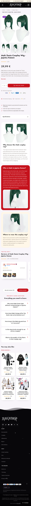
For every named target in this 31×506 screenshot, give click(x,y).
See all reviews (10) (9, 290)
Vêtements (4, 438)
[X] (17, 424)
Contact (3, 461)
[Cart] (28, 5)
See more (3, 79)
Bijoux (2, 441)
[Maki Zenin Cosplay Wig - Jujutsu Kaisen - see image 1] (5, 48)
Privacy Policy (4, 478)
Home (3, 10)
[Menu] (2, 5)
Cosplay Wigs (15, 10)
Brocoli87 (19, 503)
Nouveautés (4, 432)
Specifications (15, 116)
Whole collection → (6, 350)
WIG (4, 16)
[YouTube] (8, 424)
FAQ (2, 455)
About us (3, 469)
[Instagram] (2, 424)
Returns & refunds (5, 458)
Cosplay (8, 10)
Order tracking (4, 452)
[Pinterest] (11, 424)
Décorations (4, 444)
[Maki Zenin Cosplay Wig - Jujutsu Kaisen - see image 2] (15, 48)
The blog (3, 472)
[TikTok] (5, 424)
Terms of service (5, 475)
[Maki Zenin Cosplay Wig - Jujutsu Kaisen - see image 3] (25, 48)
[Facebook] (14, 424)
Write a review (22, 290)
